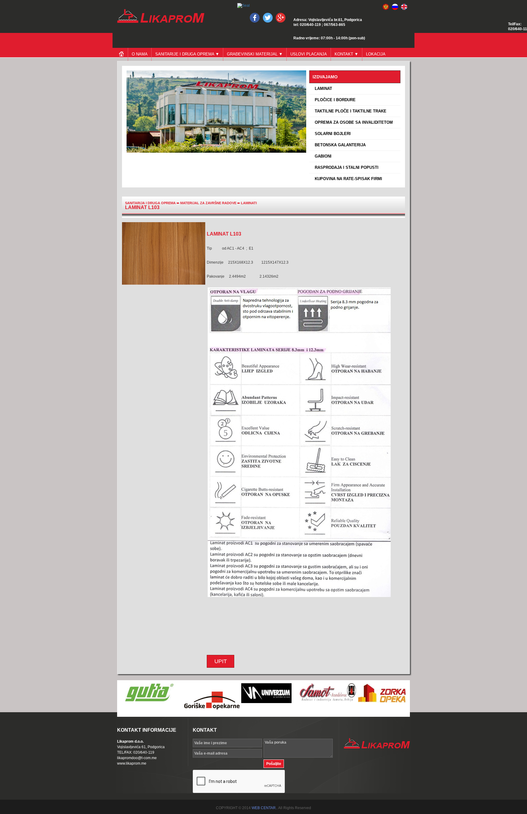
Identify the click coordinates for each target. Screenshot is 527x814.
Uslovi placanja (308, 54)
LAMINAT (322, 88)
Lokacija (375, 54)
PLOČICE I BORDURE (334, 100)
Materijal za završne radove (208, 203)
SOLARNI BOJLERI (331, 133)
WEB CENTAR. (264, 808)
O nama (140, 54)
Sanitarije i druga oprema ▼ (187, 54)
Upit (220, 661)
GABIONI (322, 156)
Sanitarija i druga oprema (150, 203)
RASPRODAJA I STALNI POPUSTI (345, 167)
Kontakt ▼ (346, 54)
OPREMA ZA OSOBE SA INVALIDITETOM (352, 122)
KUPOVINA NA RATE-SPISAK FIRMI (347, 178)
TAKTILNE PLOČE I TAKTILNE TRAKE (349, 111)
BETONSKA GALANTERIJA (339, 145)
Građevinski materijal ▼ (255, 54)
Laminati (249, 203)
